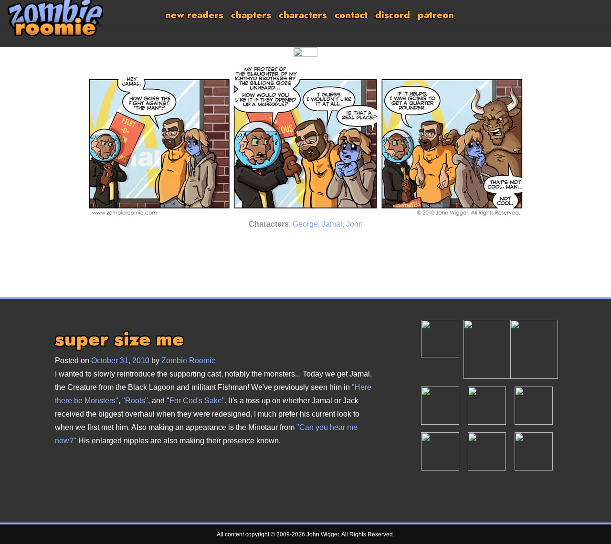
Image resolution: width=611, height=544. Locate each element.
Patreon (436, 15)
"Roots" (135, 401)
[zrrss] (534, 451)
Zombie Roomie (188, 360)
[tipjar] (487, 349)
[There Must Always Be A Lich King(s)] (292, 244)
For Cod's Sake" (197, 401)
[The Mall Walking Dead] (318, 244)
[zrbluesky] (440, 405)
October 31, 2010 (120, 360)
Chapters (251, 15)
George (305, 224)
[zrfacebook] (534, 405)
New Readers (194, 15)
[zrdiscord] (487, 405)
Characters (303, 15)
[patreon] (440, 338)
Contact (351, 15)
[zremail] (440, 451)
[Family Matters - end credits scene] (342, 244)
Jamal (332, 224)
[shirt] (534, 349)
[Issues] (269, 244)
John (354, 224)
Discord (392, 15)
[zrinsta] (487, 451)
